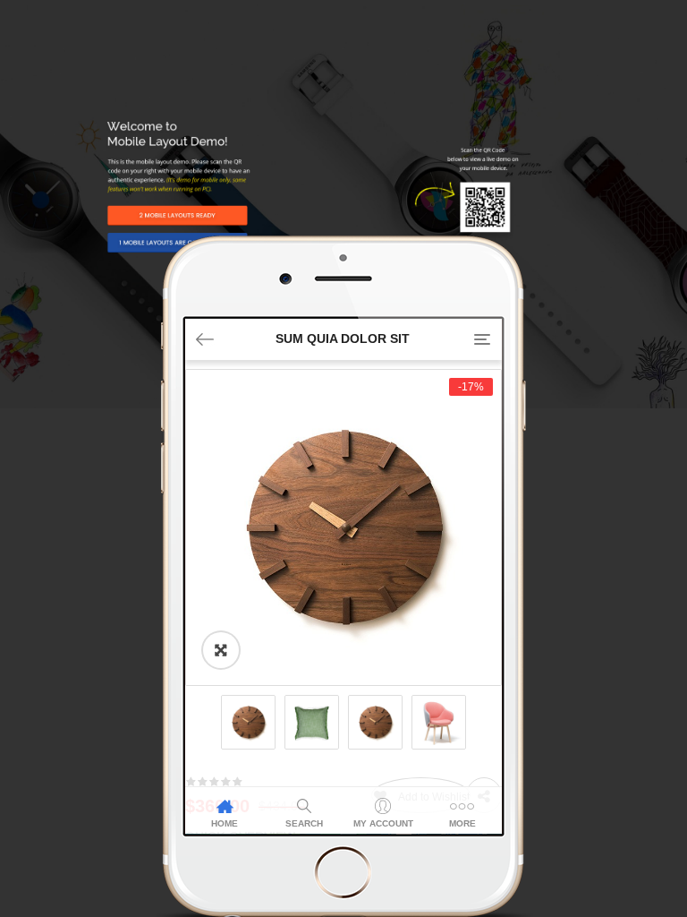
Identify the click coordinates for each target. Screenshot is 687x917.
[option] (343, 527)
